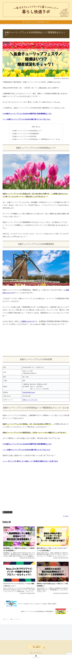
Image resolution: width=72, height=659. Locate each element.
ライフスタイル (8, 512)
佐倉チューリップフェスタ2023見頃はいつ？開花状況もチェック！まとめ (36, 139)
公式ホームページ (28, 321)
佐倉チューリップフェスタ (30, 399)
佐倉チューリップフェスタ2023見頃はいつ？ (27, 130)
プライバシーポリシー (36, 652)
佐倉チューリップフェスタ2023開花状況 (26, 133)
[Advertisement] (36, 341)
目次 (33, 127)
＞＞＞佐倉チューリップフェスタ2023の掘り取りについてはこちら (26, 119)
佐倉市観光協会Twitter (29, 392)
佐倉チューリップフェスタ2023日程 (24, 136)
